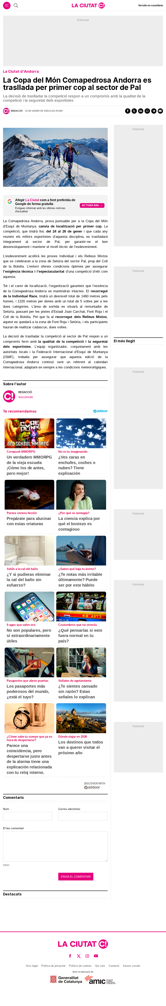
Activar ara (90, 205)
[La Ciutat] (88, 5)
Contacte (114, 965)
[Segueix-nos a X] (79, 956)
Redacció (17, 111)
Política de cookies (80, 965)
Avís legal (32, 965)
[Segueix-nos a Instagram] (87, 956)
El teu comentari (13, 828)
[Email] (160, 111)
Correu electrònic (69, 809)
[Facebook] (127, 111)
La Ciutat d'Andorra (21, 71)
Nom (6, 809)
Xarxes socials (131, 965)
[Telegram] (153, 111)
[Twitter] (134, 111)
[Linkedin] (140, 111)
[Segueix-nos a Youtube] (96, 956)
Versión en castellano (150, 5)
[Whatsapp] (147, 111)
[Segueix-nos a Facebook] (70, 956)
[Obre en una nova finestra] (66, 980)
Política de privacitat (53, 965)
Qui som (100, 965)
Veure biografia (25, 397)
